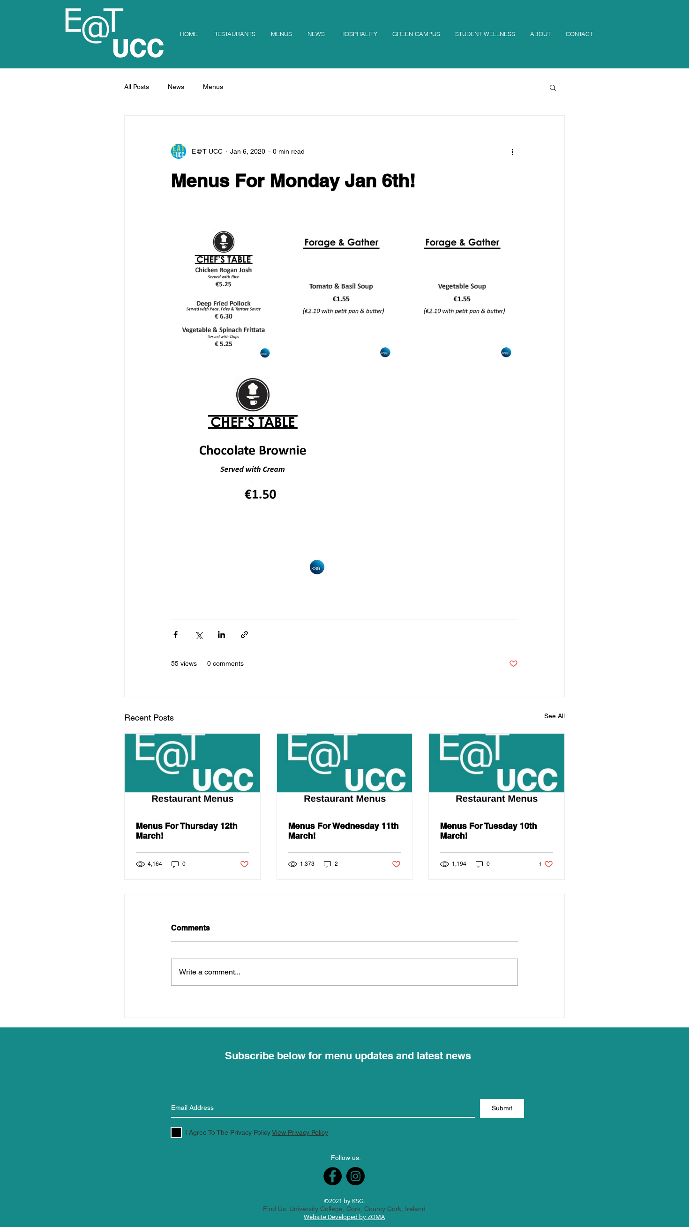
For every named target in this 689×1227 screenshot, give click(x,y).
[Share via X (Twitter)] (198, 634)
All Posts (136, 86)
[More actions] (512, 151)
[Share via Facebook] (175, 634)
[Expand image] (223, 296)
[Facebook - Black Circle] (332, 1176)
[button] (552, 87)
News (176, 86)
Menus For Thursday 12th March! (187, 830)
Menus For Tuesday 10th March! (488, 830)
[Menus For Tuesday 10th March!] (496, 772)
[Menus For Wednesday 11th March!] (344, 772)
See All (554, 716)
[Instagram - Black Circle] (355, 1176)
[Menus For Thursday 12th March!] (192, 772)
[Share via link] (244, 634)
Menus (213, 86)
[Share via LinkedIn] (221, 634)
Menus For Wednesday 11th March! (343, 830)
